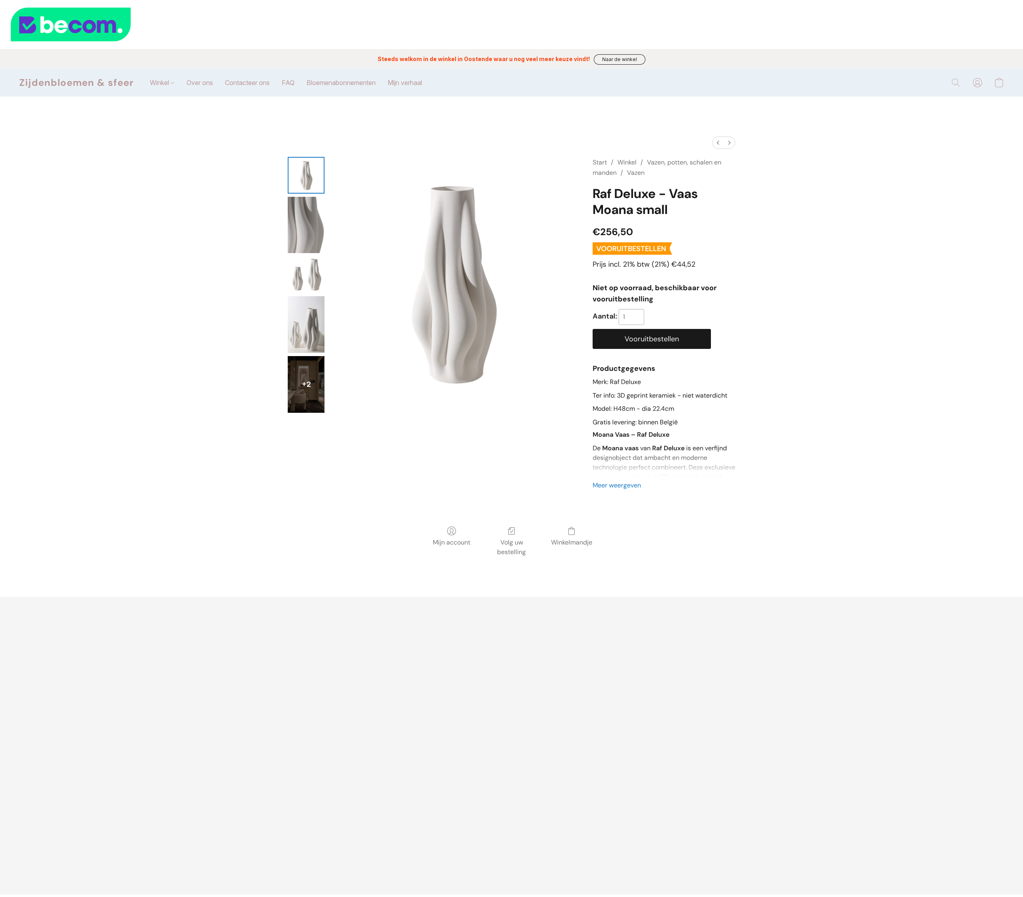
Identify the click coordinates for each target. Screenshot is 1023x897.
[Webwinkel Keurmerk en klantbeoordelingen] (511, 24)
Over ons (200, 83)
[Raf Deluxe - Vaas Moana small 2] (306, 274)
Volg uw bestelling (511, 547)
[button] (619, 59)
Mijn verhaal (405, 83)
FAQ (288, 83)
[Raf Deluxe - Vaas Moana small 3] (306, 324)
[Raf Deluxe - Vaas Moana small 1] (306, 225)
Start (600, 162)
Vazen (636, 172)
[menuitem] (718, 143)
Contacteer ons (247, 83)
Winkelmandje (571, 542)
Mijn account (451, 542)
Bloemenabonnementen (341, 83)
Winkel (160, 83)
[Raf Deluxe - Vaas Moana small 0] (306, 175)
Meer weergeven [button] (617, 485)
